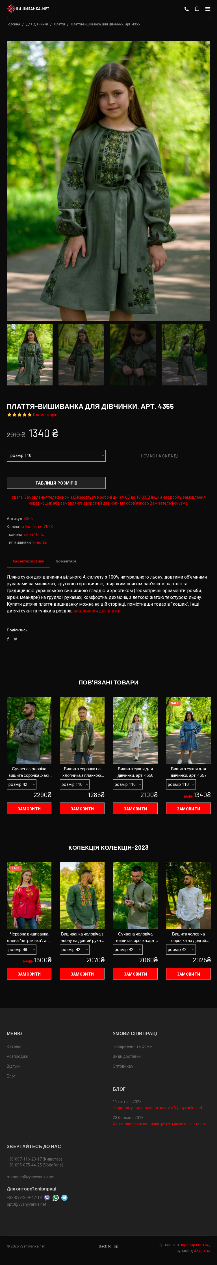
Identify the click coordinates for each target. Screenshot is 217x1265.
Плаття (59, 24)
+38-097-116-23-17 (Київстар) (34, 1159)
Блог (11, 1076)
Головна (13, 24)
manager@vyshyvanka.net (31, 1177)
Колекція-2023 (39, 526)
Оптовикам (123, 1066)
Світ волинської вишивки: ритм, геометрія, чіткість (160, 1123)
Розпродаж (17, 1056)
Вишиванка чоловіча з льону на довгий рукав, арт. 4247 (82, 937)
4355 (28, 518)
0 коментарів (45, 415)
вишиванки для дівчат (97, 611)
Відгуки (14, 1066)
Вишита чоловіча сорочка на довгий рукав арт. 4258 (188, 937)
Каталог (14, 1046)
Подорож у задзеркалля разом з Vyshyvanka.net (157, 1107)
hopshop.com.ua (194, 1244)
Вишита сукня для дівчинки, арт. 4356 (135, 772)
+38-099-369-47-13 (24, 1197)
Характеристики (28, 561)
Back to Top (108, 1246)
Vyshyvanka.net (32, 1246)
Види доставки (127, 1056)
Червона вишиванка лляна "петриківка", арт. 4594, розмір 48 (29, 937)
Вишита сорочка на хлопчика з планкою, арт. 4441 (82, 772)
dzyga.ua (202, 1250)
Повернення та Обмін (133, 1046)
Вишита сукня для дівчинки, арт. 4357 (188, 772)
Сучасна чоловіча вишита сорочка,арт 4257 (135, 937)
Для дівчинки (37, 24)
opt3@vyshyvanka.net (26, 1204)
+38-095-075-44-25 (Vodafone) (35, 1165)
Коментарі (66, 561)
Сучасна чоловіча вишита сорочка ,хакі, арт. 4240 (29, 772)
